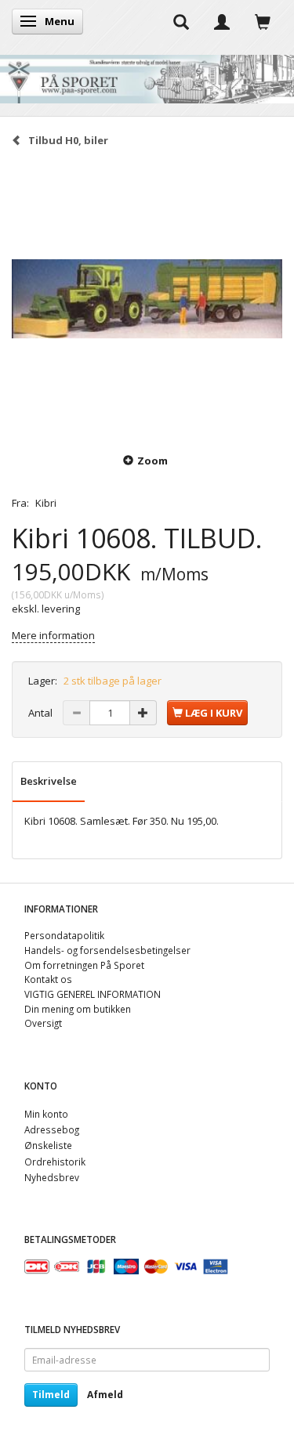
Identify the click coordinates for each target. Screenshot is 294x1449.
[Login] (221, 21)
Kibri (45, 503)
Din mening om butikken (77, 1009)
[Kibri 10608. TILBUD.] (147, 299)
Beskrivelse (48, 781)
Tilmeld (51, 1394)
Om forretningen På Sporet (84, 965)
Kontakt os (48, 979)
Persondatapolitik (64, 935)
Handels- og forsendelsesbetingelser (107, 950)
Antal (41, 713)
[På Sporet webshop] (147, 75)
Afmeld (105, 1394)
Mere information (53, 635)
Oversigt (43, 1023)
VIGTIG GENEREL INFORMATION (92, 994)
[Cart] (262, 21)
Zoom (152, 460)
